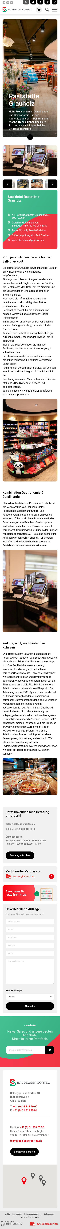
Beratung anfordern (20, 855)
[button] (52, 183)
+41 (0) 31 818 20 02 (32, 1127)
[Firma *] (30, 929)
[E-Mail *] (30, 945)
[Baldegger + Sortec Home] (17, 9)
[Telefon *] (30, 937)
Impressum (17, 1214)
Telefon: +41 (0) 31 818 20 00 (20, 829)
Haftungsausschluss (32, 1214)
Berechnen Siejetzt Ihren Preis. (16, 893)
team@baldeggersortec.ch (26, 1140)
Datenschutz (49, 1214)
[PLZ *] (30, 953)
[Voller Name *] (30, 921)
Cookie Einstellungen (30, 1217)
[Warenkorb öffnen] (39, 9)
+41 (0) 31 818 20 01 (25, 1110)
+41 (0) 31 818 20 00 (25, 1106)
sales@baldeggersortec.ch (20, 824)
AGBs (7, 1214)
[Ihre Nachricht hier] (30, 971)
